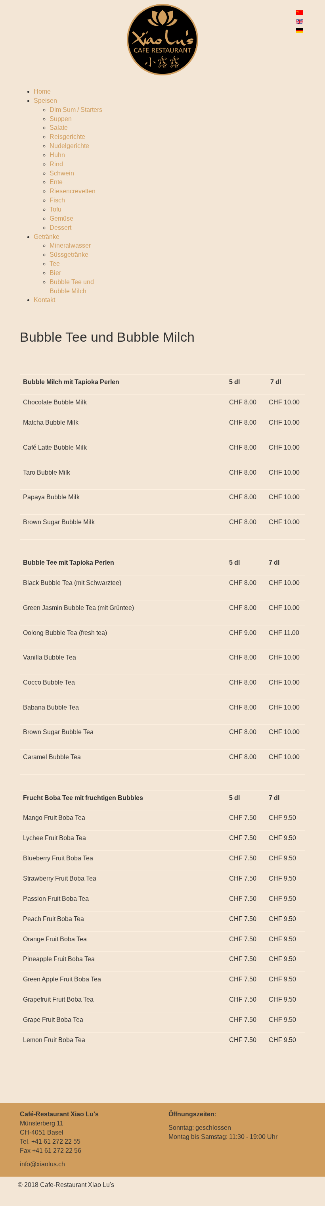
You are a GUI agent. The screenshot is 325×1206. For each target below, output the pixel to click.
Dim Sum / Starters (76, 109)
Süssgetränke (69, 254)
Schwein (62, 173)
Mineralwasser (70, 245)
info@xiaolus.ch (42, 1164)
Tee (55, 263)
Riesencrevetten (73, 191)
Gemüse (61, 218)
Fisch (57, 200)
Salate (59, 127)
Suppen (61, 118)
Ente (56, 182)
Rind (56, 164)
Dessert (60, 227)
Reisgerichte (67, 136)
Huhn (57, 155)
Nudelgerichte (69, 145)
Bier (55, 272)
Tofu (55, 209)
